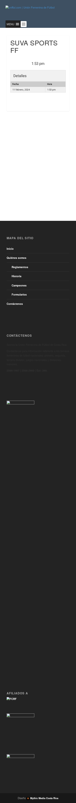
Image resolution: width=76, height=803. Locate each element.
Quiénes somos (16, 258)
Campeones (19, 285)
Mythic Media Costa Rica (44, 798)
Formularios (19, 294)
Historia (16, 276)
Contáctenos (15, 304)
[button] (10, 24)
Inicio (10, 248)
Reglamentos (20, 267)
